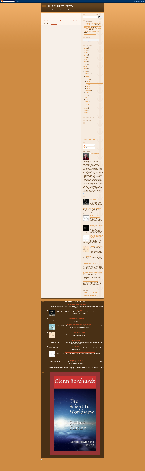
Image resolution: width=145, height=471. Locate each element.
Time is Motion (93, 199)
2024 (85, 50)
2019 (85, 59)
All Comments (88, 147)
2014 (85, 68)
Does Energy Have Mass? (76, 360)
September (88, 90)
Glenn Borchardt (95, 153)
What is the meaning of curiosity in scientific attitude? (80, 324)
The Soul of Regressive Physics (90, 281)
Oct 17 (88, 81)
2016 (85, 64)
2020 (85, 57)
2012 (85, 71)
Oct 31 (88, 78)
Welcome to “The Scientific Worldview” (92, 208)
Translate (94, 42)
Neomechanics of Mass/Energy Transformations (90, 256)
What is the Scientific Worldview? (76, 318)
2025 (85, 48)
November (88, 74)
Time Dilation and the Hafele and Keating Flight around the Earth (96, 236)
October (87, 76)
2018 (85, 61)
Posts (86, 145)
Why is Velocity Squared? (96, 246)
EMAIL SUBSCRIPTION (89, 139)
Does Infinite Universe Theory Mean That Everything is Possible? (76, 365)
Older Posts (76, 21)
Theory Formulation (76, 340)
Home (61, 21)
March (87, 101)
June (86, 95)
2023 (85, 52)
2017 (85, 62)
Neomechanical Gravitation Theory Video (52, 16)
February (87, 102)
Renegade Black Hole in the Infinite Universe (96, 226)
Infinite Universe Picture (90, 34)
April (86, 99)
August (87, 92)
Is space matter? (76, 346)
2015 (85, 66)
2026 (85, 47)
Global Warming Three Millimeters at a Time (95, 216)
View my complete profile (90, 193)
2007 (85, 114)
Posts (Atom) (54, 24)
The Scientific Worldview (60, 6)
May (86, 97)
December (88, 73)
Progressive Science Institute (91, 294)
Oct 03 (88, 88)
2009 (85, 110)
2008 (85, 112)
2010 (85, 108)
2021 (85, 55)
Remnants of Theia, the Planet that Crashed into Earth (92, 24)
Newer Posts (47, 21)
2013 (85, 69)
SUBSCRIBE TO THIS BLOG (90, 292)
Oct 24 (88, 79)
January (87, 104)
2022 (85, 54)
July (86, 94)
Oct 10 (88, 86)
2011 (85, 107)
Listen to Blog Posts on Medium (91, 31)
